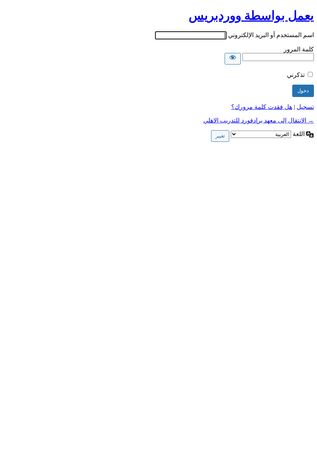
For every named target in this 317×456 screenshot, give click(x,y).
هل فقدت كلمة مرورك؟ (261, 107)
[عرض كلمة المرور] (233, 59)
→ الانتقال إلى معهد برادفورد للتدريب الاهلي (258, 120)
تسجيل (305, 107)
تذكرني (296, 74)
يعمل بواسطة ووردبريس (251, 15)
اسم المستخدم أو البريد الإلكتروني (271, 35)
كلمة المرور (299, 49)
